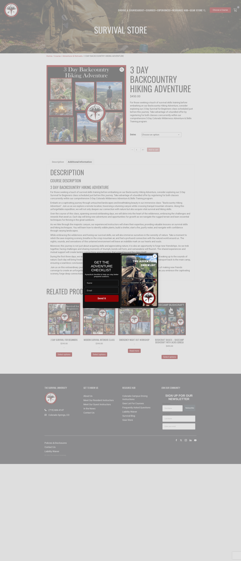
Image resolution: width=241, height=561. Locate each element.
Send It (102, 298)
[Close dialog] (155, 256)
